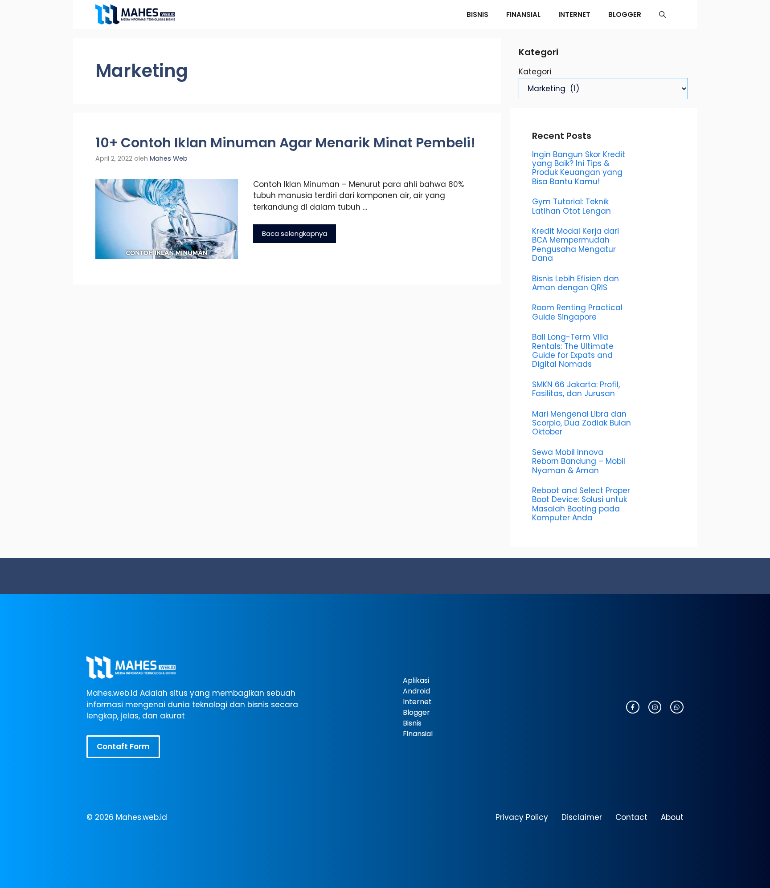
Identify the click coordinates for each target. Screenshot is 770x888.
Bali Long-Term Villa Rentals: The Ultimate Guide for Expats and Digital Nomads (573, 350)
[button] (662, 14)
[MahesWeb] (135, 14)
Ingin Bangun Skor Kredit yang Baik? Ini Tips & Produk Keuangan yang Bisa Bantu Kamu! (578, 168)
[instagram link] (632, 707)
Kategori (535, 71)
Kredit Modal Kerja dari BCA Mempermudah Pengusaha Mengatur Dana (575, 245)
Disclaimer (581, 817)
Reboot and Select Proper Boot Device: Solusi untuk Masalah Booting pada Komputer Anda (581, 504)
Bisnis (477, 14)
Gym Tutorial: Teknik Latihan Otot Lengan (571, 206)
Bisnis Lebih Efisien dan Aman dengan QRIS (575, 283)
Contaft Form (123, 746)
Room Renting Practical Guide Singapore (577, 312)
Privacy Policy (522, 817)
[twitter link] (655, 707)
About (672, 817)
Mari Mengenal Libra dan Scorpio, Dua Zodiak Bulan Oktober (581, 423)
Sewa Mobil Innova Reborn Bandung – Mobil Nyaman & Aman (578, 461)
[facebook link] (677, 707)
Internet (574, 14)
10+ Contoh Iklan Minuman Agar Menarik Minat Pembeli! (285, 142)
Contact (631, 817)
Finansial (523, 14)
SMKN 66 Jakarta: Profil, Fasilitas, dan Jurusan (576, 389)
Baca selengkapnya (294, 233)
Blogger (624, 14)
